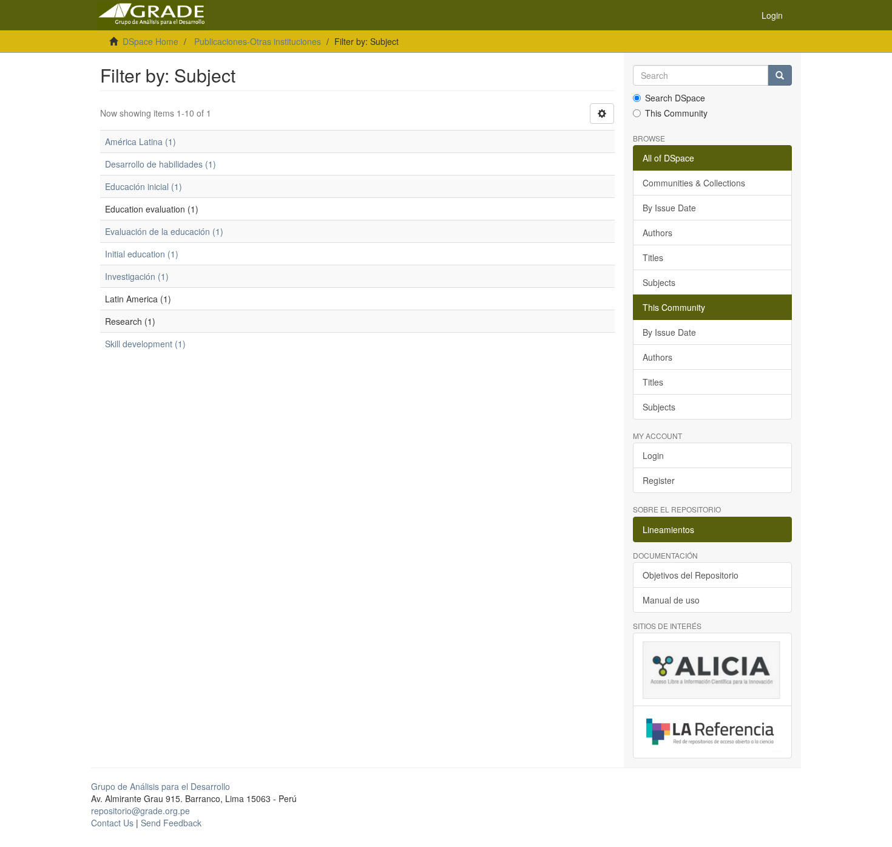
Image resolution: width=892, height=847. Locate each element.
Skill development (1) (145, 344)
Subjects (659, 282)
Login (653, 455)
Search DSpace (675, 98)
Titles (653, 257)
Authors (657, 232)
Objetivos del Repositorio (690, 575)
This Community (676, 113)
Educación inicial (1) (143, 186)
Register (659, 480)
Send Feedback (171, 823)
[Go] (780, 75)
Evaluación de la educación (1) (164, 231)
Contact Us (112, 823)
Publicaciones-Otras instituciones (257, 41)
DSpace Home (150, 41)
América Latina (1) (140, 141)
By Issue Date (669, 208)
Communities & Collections (694, 183)
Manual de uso (671, 600)
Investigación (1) (137, 276)
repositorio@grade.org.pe (140, 810)
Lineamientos (668, 529)
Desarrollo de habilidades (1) (160, 164)
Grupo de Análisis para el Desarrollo (160, 786)
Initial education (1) (141, 254)
